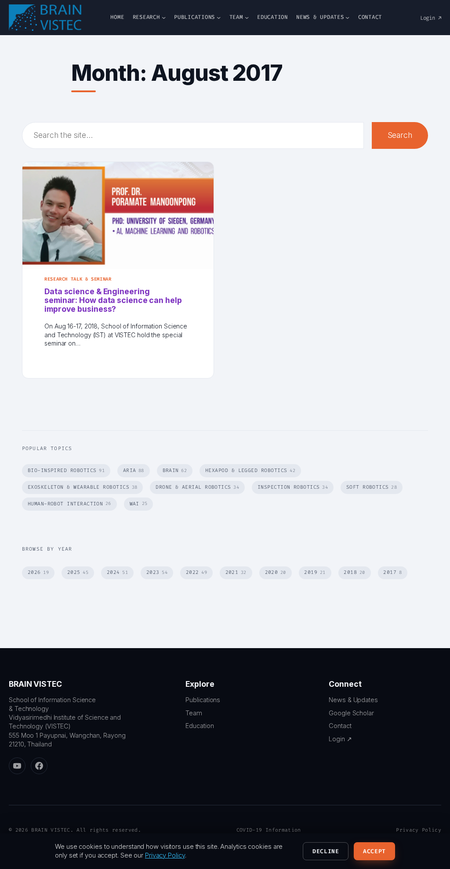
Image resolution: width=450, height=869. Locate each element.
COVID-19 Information (268, 830)
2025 (77, 572)
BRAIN (175, 470)
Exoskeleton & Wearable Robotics (83, 487)
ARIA (133, 470)
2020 (275, 572)
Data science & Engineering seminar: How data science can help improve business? (113, 300)
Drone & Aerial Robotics (197, 487)
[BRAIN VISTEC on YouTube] (17, 765)
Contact (340, 725)
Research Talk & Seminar (78, 279)
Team (193, 713)
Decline (325, 851)
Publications (202, 699)
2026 (38, 572)
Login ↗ (430, 18)
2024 (117, 572)
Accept (374, 851)
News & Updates (353, 699)
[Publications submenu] (219, 17)
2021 (236, 572)
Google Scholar (351, 713)
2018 (354, 572)
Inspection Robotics (293, 487)
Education (199, 725)
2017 (392, 572)
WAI (139, 504)
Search (400, 135)
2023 (156, 572)
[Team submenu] (247, 17)
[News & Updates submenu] (347, 17)
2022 (196, 572)
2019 (314, 572)
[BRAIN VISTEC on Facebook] (39, 765)
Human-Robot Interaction (69, 504)
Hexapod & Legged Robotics (250, 470)
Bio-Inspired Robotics (66, 470)
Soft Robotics (371, 487)
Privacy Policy (418, 830)
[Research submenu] (164, 17)
